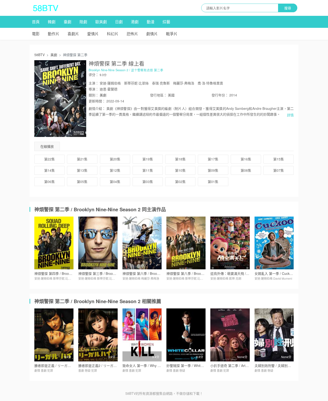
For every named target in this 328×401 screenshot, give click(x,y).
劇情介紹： (97, 108)
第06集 (49, 181)
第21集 (82, 159)
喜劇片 (73, 33)
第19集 (147, 159)
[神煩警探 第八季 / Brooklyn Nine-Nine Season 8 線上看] (186, 243)
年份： (220, 95)
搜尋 (287, 8)
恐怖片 (132, 33)
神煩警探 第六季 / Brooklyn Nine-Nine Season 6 (158, 273)
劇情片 (152, 33)
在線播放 (47, 146)
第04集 (115, 181)
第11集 (147, 170)
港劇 (135, 21)
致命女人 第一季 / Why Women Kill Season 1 (156, 365)
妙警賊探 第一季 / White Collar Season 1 (197, 365)
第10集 (180, 170)
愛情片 (93, 33)
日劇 (119, 21)
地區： (158, 95)
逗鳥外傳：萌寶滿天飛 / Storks (233, 273)
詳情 (290, 115)
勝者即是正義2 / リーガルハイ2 (101, 365)
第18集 (180, 159)
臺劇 (67, 21)
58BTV (39, 54)
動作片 (53, 33)
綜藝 (166, 21)
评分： (94, 74)
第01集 (213, 181)
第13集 (82, 170)
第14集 (49, 170)
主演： (94, 83)
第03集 (147, 181)
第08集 (246, 170)
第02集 (180, 181)
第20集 (115, 159)
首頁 (36, 21)
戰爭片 (171, 33)
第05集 (82, 181)
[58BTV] (46, 8)
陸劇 (83, 21)
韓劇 (51, 21)
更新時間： (97, 101)
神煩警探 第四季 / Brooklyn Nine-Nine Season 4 (70, 273)
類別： (94, 95)
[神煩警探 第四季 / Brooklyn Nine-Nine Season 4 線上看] (53, 243)
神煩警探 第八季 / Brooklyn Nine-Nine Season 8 (202, 273)
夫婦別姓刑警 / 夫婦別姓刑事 (276, 365)
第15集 (278, 159)
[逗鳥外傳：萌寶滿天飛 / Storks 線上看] (229, 243)
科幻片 (112, 33)
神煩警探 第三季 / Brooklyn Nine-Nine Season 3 (114, 273)
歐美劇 (101, 21)
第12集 (115, 170)
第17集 (213, 159)
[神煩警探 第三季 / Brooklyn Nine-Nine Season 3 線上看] (97, 243)
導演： (94, 89)
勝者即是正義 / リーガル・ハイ (57, 365)
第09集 (213, 170)
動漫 (150, 21)
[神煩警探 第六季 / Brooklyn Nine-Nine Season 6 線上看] (142, 243)
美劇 (53, 54)
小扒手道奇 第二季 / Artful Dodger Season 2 (243, 365)
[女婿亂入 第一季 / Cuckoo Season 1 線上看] (274, 243)
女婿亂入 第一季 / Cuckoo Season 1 (282, 273)
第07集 (278, 170)
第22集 (49, 159)
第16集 (246, 159)
